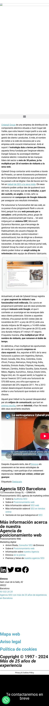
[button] (24, 116)
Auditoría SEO (20, 499)
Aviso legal (10, 641)
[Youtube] (18, 569)
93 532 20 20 (6, 591)
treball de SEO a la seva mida (21, 184)
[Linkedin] (3, 569)
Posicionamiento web (24, 502)
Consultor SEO (26, 545)
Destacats (17, 481)
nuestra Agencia (31, 551)
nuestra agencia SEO (34, 558)
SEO (40, 515)
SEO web (34, 505)
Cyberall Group (8, 125)
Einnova (34, 464)
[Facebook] (25, 569)
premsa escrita (8, 405)
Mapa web (10, 634)
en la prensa (19, 555)
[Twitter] (10, 569)
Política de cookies (18, 649)
